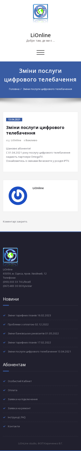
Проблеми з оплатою (21, 324)
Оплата (12, 390)
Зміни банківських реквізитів (26, 333)
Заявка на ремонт (19, 408)
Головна (14, 89)
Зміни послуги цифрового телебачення (47, 89)
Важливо (31, 140)
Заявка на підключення (23, 399)
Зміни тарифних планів (22, 315)
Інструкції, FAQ (17, 417)
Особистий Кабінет (20, 381)
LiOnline (40, 35)
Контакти (14, 426)
